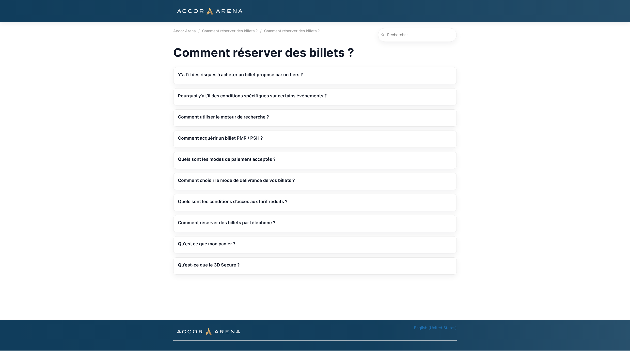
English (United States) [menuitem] (435, 327)
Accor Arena (184, 31)
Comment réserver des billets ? (230, 31)
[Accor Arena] (209, 11)
